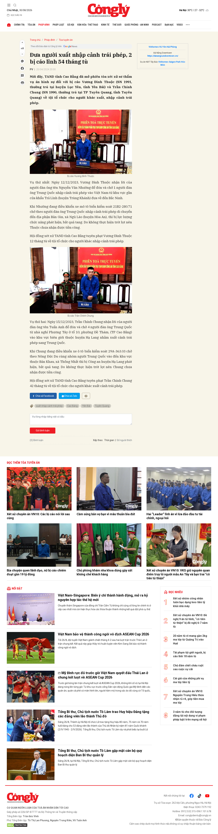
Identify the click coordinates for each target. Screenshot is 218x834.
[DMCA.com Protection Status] (57, 825)
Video (180, 24)
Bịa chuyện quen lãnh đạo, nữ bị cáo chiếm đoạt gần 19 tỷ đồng (36, 572)
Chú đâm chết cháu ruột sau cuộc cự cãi (188, 667)
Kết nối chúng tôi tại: (174, 795)
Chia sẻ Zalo (70, 395)
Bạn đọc (169, 24)
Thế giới (116, 24)
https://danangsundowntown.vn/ (162, 56)
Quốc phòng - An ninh (136, 24)
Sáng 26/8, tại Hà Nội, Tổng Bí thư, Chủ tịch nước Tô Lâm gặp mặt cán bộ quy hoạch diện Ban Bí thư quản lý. (105, 762)
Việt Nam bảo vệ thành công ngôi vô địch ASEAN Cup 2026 (103, 634)
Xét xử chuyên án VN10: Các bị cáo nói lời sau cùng (38, 516)
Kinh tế (105, 24)
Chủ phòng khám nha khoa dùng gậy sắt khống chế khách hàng (104, 572)
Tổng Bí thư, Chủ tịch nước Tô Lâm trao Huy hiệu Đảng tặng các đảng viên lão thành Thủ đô (103, 714)
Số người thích (124, 440)
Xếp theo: (98, 440)
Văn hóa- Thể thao (87, 24)
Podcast (157, 24)
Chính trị (19, 24)
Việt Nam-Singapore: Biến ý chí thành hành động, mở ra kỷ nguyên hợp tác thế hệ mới (103, 597)
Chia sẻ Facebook (44, 395)
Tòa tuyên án (66, 40)
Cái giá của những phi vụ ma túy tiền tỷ (188, 680)
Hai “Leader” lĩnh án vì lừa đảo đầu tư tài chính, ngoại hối (174, 516)
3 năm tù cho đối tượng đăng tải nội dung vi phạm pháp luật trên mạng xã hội (190, 715)
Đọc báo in (16, 15)
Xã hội (70, 24)
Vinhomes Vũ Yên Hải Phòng (163, 47)
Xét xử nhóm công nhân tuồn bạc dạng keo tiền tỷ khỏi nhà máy (189, 602)
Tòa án (31, 24)
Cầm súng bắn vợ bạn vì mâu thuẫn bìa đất (106, 514)
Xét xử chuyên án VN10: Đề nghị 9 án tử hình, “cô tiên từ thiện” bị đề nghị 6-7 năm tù (190, 621)
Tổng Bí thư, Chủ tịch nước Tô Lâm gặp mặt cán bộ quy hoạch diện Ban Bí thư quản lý (100, 753)
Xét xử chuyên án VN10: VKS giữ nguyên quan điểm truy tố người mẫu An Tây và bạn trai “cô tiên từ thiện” (178, 574)
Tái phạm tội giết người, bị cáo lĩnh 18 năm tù (189, 654)
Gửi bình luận (43, 430)
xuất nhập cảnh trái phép (49, 406)
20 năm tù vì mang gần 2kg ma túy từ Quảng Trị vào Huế (190, 639)
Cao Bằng (72, 406)
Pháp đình (44, 24)
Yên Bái (86, 406)
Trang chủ (35, 40)
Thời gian (109, 440)
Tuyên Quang (102, 406)
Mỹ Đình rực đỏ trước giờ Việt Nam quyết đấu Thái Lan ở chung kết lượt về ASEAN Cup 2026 (103, 675)
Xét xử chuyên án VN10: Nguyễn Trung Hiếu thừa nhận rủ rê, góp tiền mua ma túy (188, 697)
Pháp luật (58, 24)
